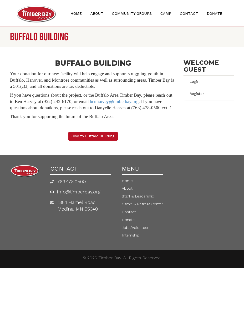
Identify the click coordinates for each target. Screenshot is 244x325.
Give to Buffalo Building (93, 136)
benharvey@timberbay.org (114, 101)
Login (194, 81)
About (96, 13)
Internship (130, 235)
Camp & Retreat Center (142, 204)
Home (76, 13)
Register (196, 93)
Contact (189, 13)
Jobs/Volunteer (135, 227)
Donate (214, 13)
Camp (165, 13)
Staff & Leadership (138, 196)
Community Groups (132, 13)
